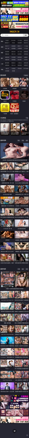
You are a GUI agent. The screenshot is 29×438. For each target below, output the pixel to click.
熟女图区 (20, 59)
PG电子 (7, 40)
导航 (2, 69)
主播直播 (20, 48)
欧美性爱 (26, 51)
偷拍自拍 (13, 51)
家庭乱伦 (13, 63)
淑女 (23, 269)
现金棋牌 (20, 42)
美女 (19, 140)
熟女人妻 (7, 48)
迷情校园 (7, 65)
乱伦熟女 (20, 54)
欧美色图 (20, 57)
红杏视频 (7, 71)
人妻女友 (20, 63)
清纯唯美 (13, 59)
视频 (2, 47)
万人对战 (20, 40)
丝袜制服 (13, 48)
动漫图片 (26, 57)
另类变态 (26, 54)
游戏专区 (26, 40)
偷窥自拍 (7, 57)
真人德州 (13, 40)
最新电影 (3, 269)
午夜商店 (13, 68)
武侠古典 (26, 63)
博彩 (2, 41)
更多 (27, 140)
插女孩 (7, 68)
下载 (27, 118)
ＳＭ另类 (26, 48)
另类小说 (13, 65)
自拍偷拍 (13, 46)
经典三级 (13, 54)
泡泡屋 (13, 71)
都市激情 (7, 63)
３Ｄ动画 (26, 46)
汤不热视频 (25, 68)
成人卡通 (20, 51)
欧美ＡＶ (20, 46)
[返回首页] (27, 435)
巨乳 (23, 140)
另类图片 (26, 59)
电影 (2, 52)
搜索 (26, 35)
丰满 (19, 269)
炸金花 (13, 42)
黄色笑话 (20, 65)
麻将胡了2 (7, 42)
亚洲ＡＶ (7, 46)
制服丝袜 (7, 54)
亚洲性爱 (7, 51)
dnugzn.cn (14, 31)
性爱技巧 (26, 65)
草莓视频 (20, 68)
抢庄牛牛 (26, 42)
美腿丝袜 (7, 59)
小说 (2, 64)
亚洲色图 (13, 57)
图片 (2, 58)
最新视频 (3, 140)
